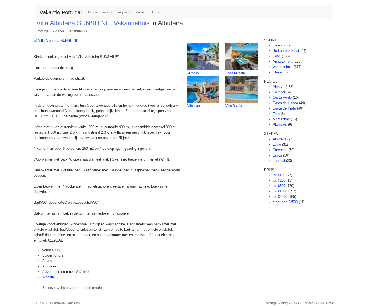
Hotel (277, 56)
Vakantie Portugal (61, 12)
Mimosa (193, 73)
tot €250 (279, 180)
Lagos (277, 155)
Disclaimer (326, 303)
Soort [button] (106, 12)
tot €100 (279, 175)
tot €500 (279, 186)
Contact (309, 303)
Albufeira (279, 139)
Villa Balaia (233, 106)
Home (92, 12)
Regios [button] (122, 12)
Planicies (280, 125)
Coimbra (279, 92)
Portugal (42, 31)
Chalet (278, 72)
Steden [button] (139, 12)
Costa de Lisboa (285, 103)
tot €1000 (280, 191)
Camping (279, 45)
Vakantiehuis (77, 31)
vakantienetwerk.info (64, 303)
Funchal (279, 161)
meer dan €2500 (285, 202)
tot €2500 (280, 197)
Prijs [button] (155, 12)
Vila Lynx (194, 106)
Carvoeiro (280, 150)
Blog (284, 303)
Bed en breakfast (286, 51)
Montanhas (281, 119)
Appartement (283, 61)
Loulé (277, 144)
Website (48, 277)
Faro (276, 114)
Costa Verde (282, 98)
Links (295, 303)
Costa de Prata (284, 108)
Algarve (58, 31)
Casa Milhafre (235, 73)
